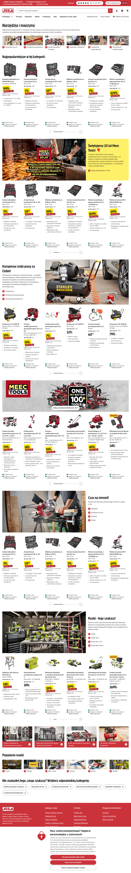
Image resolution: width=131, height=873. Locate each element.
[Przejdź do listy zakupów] (122, 10)
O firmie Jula (78, 813)
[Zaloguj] (117, 10)
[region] (65, 850)
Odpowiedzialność (80, 819)
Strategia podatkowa (81, 823)
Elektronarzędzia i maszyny (14, 787)
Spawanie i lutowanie (113, 787)
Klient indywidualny (113, 3)
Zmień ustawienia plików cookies (73, 868)
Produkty (6, 17)
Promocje (46, 17)
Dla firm (124, 3)
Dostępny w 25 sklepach (10, 125)
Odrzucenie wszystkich (73, 862)
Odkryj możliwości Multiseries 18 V (65, 408)
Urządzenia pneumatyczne (13, 793)
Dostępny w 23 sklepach (75, 125)
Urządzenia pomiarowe (60, 787)
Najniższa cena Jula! (68, 17)
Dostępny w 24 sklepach (32, 125)
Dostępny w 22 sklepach (117, 712)
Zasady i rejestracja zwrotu (54, 823)
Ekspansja (77, 826)
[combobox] (65, 10)
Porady (19, 17)
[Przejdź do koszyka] (127, 10)
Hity (55, 17)
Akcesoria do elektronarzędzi (87, 787)
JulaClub (71, 3)
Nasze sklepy (105, 16)
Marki (37, 17)
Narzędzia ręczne (38, 787)
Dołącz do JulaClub (109, 816)
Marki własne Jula (80, 816)
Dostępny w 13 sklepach (75, 477)
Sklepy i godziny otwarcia (54, 813)
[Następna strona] (80, 131)
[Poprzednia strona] (50, 131)
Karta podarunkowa (51, 826)
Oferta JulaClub (107, 819)
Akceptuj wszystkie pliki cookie (73, 857)
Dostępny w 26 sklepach (96, 125)
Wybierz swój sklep (122, 16)
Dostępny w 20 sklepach (117, 245)
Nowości (28, 17)
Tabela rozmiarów (51, 819)
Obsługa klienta (92, 16)
